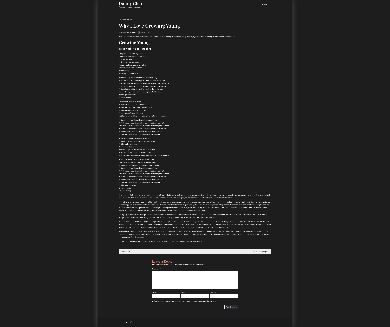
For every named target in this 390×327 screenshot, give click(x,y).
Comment (156, 269)
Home (264, 4)
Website (213, 292)
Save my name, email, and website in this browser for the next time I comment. (185, 301)
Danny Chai (130, 3)
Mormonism (125, 252)
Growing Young (165, 37)
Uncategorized (125, 20)
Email (183, 292)
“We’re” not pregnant (261, 252)
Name (155, 292)
